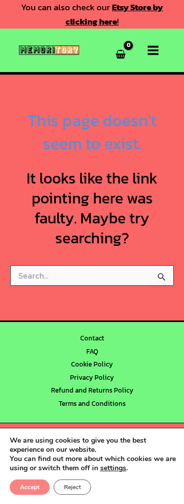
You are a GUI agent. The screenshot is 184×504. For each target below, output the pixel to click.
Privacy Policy (92, 377)
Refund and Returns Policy (92, 390)
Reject (72, 487)
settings (113, 468)
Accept (29, 487)
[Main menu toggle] (153, 50)
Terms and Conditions (92, 403)
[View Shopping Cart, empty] (121, 50)
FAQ (92, 351)
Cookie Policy (92, 364)
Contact (92, 338)
